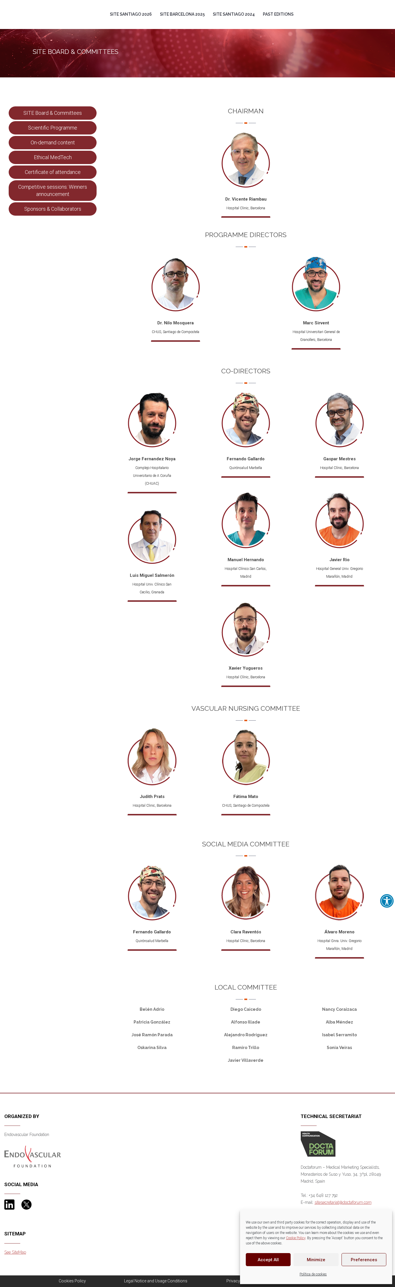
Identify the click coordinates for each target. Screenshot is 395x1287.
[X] (26, 1204)
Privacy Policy (239, 1281)
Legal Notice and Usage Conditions (155, 1281)
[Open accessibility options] (387, 901)
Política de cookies (313, 1274)
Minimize (316, 1259)
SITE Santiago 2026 (131, 14)
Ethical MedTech (53, 157)
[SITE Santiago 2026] (37, 4)
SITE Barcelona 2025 (182, 14)
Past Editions (278, 14)
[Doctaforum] (318, 1143)
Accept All (268, 1259)
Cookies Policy (72, 1281)
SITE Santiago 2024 (234, 14)
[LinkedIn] (9, 1204)
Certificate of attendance (53, 172)
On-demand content (53, 142)
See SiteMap (15, 1252)
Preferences (364, 1259)
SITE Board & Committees (52, 113)
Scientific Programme (52, 128)
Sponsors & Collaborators (52, 209)
